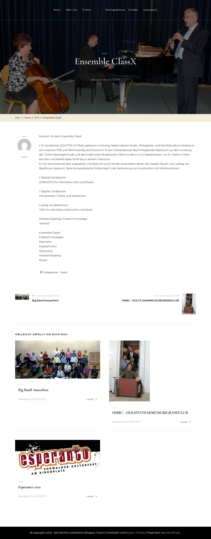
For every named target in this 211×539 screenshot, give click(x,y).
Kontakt (133, 9)
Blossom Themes (134, 532)
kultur (24, 157)
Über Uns (71, 9)
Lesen (90, 399)
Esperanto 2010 (29, 487)
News (57, 9)
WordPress (173, 532)
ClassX (63, 272)
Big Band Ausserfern (33, 390)
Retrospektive (114, 9)
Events (86, 9)
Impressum (150, 9)
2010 (104, 53)
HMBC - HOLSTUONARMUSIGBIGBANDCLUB (150, 412)
